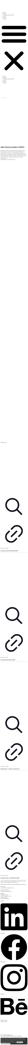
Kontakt (4, 18)
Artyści (4, 13)
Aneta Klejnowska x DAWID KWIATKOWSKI (10, 878)
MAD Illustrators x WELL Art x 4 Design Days (10, 768)
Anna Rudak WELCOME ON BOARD (8, 659)
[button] (14, 47)
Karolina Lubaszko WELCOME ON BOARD (9, 550)
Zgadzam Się (19, 1042)
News (4, 16)
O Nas (4, 17)
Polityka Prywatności (5, 1043)
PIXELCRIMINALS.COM (8, 1035)
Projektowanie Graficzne (8, 15)
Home (4, 12)
